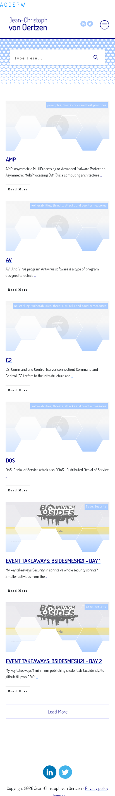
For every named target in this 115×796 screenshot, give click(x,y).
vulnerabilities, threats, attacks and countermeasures (69, 205)
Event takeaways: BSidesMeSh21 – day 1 (53, 560)
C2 (9, 360)
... (101, 175)
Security (100, 506)
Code (89, 506)
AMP (11, 159)
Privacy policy (96, 788)
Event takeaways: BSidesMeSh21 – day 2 (54, 661)
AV (9, 259)
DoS (10, 460)
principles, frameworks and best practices (76, 105)
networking (22, 306)
